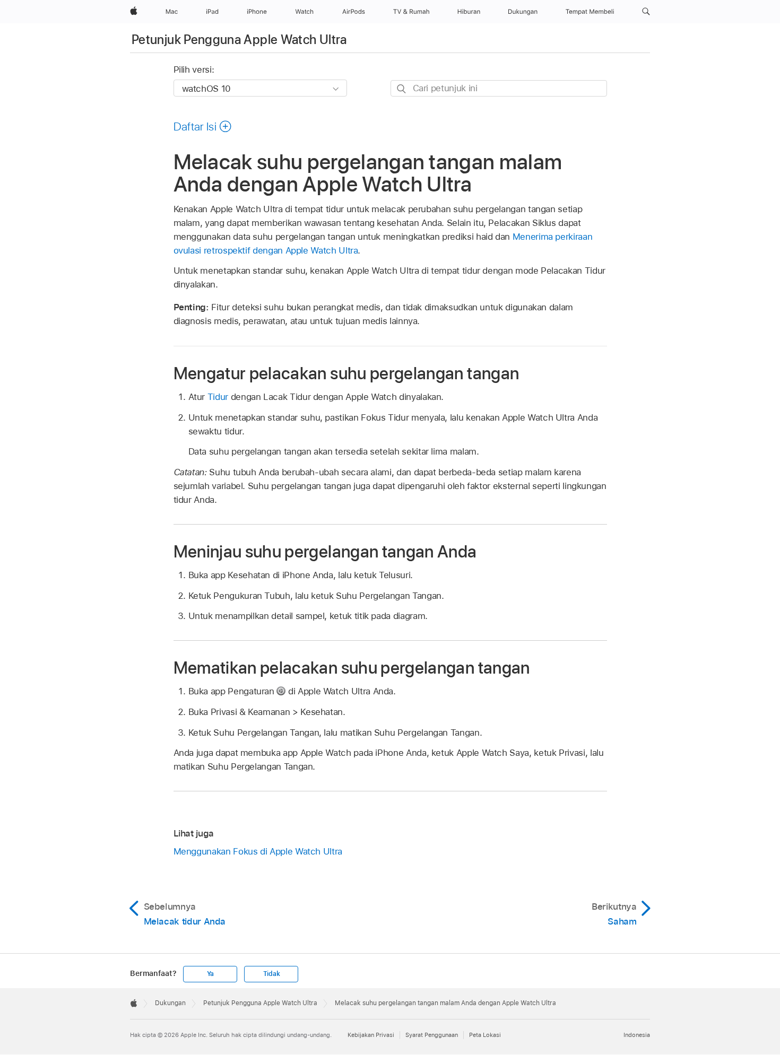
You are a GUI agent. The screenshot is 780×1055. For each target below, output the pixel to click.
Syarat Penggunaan (431, 1035)
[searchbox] (499, 88)
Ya (210, 974)
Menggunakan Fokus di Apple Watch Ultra (258, 851)
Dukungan (170, 1003)
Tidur (217, 396)
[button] (646, 11)
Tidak (271, 974)
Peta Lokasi (485, 1035)
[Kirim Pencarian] (402, 88)
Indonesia (636, 1035)
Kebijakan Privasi (371, 1035)
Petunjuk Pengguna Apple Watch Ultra (239, 39)
